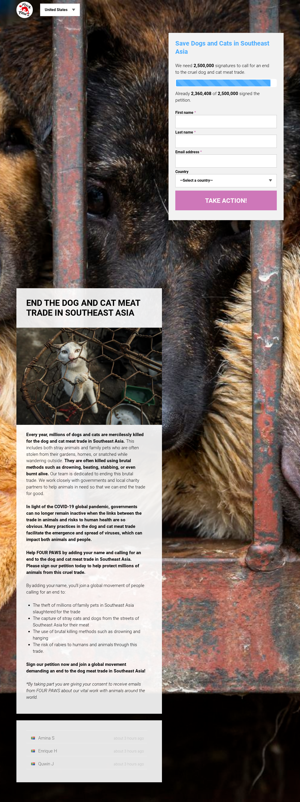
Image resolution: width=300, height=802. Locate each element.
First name (185, 112)
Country (181, 171)
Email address (188, 152)
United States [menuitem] (56, 10)
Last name (185, 132)
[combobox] (226, 180)
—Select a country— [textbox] (196, 180)
